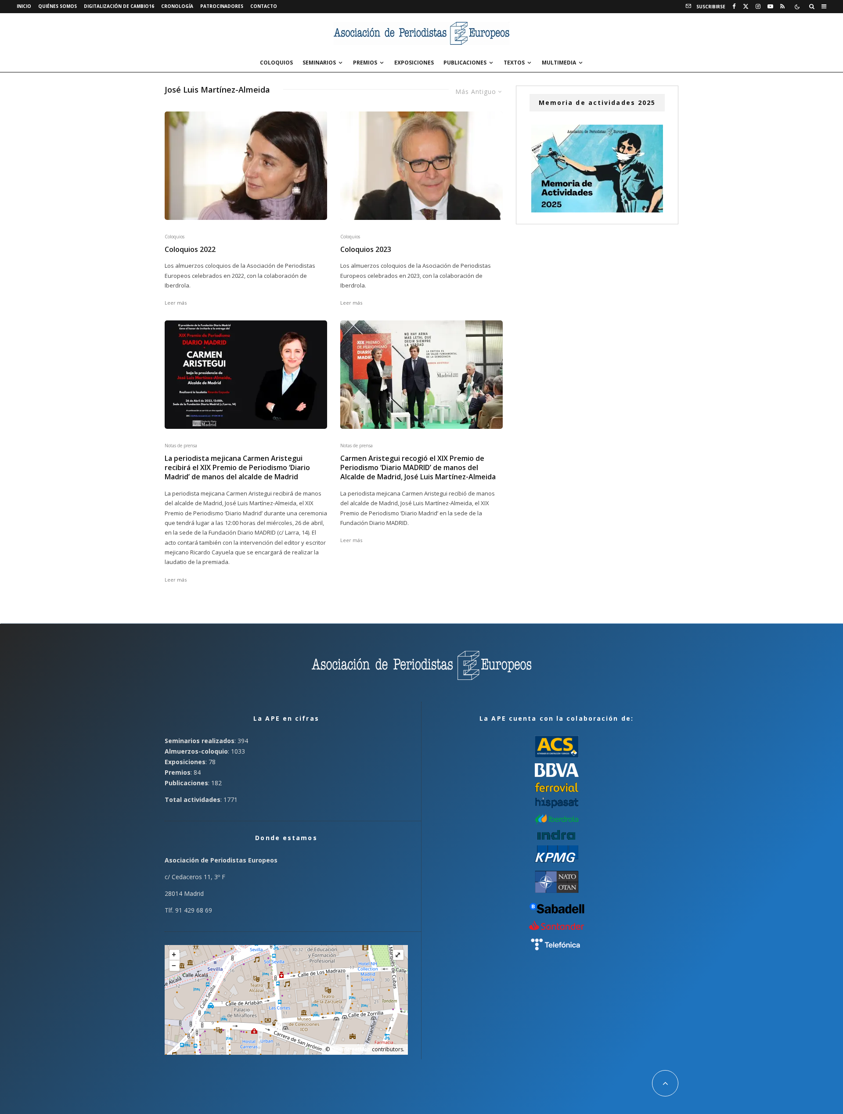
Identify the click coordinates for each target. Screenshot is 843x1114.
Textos (514, 62)
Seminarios (319, 62)
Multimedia (559, 62)
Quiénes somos (57, 6)
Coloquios (276, 62)
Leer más (176, 302)
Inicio (24, 6)
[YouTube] (770, 6)
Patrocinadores (221, 6)
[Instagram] (758, 6)
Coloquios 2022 (190, 249)
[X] (745, 6)
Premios (365, 62)
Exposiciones (414, 62)
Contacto (263, 6)
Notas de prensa (181, 445)
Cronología (177, 6)
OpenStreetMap (351, 1049)
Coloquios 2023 (365, 249)
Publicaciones (464, 62)
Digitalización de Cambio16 (119, 6)
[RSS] (782, 6)
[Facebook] (734, 6)
